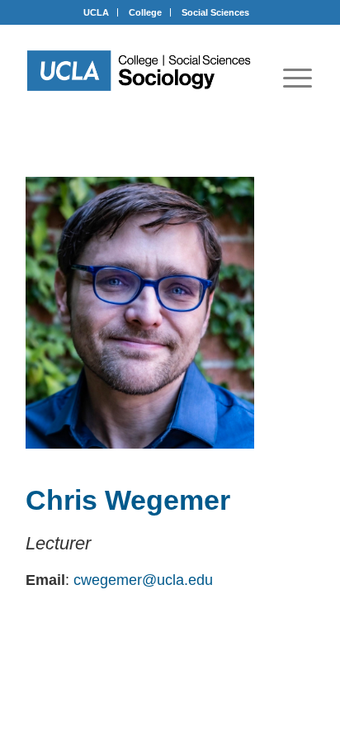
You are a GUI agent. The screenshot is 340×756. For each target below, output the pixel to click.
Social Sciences (215, 12)
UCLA (96, 12)
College (145, 12)
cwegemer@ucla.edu (143, 580)
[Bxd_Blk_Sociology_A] (139, 70)
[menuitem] (297, 77)
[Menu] (297, 77)
